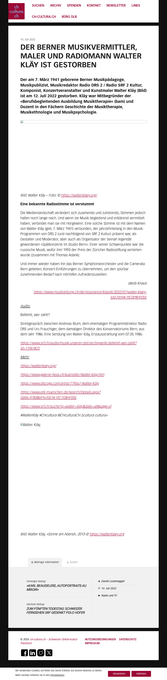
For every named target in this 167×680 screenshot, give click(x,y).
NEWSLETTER (116, 5)
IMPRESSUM (92, 643)
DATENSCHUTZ (127, 639)
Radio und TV (109, 595)
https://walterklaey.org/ (79, 195)
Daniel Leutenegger (113, 581)
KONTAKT (94, 5)
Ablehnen (141, 674)
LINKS (136, 5)
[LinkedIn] (33, 653)
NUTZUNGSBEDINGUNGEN (100, 639)
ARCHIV (55, 5)
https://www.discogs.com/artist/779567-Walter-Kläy (59, 383)
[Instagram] (41, 653)
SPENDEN (74, 5)
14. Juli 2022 (108, 588)
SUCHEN (38, 5)
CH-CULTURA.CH (44, 16)
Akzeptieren (119, 674)
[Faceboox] (24, 653)
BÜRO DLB (69, 16)
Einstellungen (57, 675)
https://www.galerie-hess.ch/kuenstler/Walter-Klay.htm (62, 375)
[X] (49, 653)
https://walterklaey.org (107, 534)
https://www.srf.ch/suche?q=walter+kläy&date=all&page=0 (65, 406)
